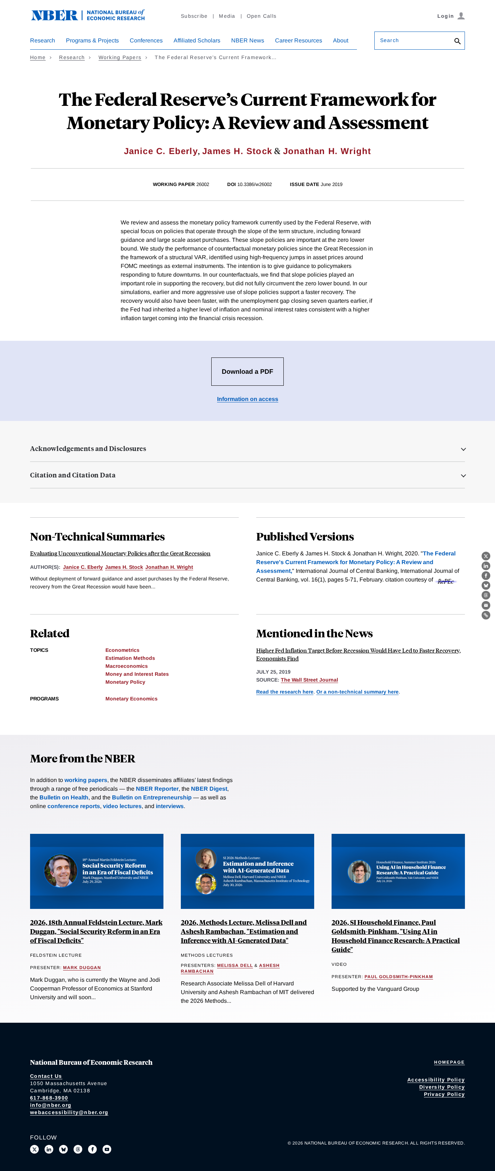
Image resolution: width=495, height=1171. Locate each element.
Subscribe (194, 16)
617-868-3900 (49, 1098)
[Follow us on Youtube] (107, 1149)
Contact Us (46, 1076)
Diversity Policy (442, 1087)
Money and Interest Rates (137, 674)
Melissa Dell (235, 965)
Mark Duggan (82, 967)
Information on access (247, 399)
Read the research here (284, 692)
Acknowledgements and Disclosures (88, 448)
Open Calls (262, 16)
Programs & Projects (92, 40)
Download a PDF (247, 371)
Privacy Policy (444, 1094)
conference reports (73, 806)
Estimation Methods (130, 658)
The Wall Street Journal (309, 680)
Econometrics (122, 650)
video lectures (122, 806)
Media (227, 16)
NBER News (247, 40)
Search (389, 40)
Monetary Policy (125, 682)
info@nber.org (50, 1105)
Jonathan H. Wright (327, 151)
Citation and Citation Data (73, 475)
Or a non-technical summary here (357, 692)
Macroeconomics (126, 666)
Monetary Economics (131, 699)
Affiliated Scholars (197, 40)
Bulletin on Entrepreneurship (152, 797)
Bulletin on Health (63, 797)
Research (42, 40)
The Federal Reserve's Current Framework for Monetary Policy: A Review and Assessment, (356, 562)
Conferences (146, 40)
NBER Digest (209, 789)
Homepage (449, 1062)
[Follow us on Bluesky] (63, 1149)
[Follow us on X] (34, 1149)
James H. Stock (237, 151)
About (340, 40)
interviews (170, 806)
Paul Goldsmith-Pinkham (399, 976)
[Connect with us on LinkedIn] (49, 1149)
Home (38, 57)
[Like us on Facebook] (92, 1149)
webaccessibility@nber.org (69, 1112)
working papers (86, 780)
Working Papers (120, 57)
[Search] (457, 42)
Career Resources (298, 40)
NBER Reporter (157, 789)
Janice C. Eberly (161, 151)
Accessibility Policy (436, 1080)
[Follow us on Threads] (78, 1149)
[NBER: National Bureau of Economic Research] (94, 19)
